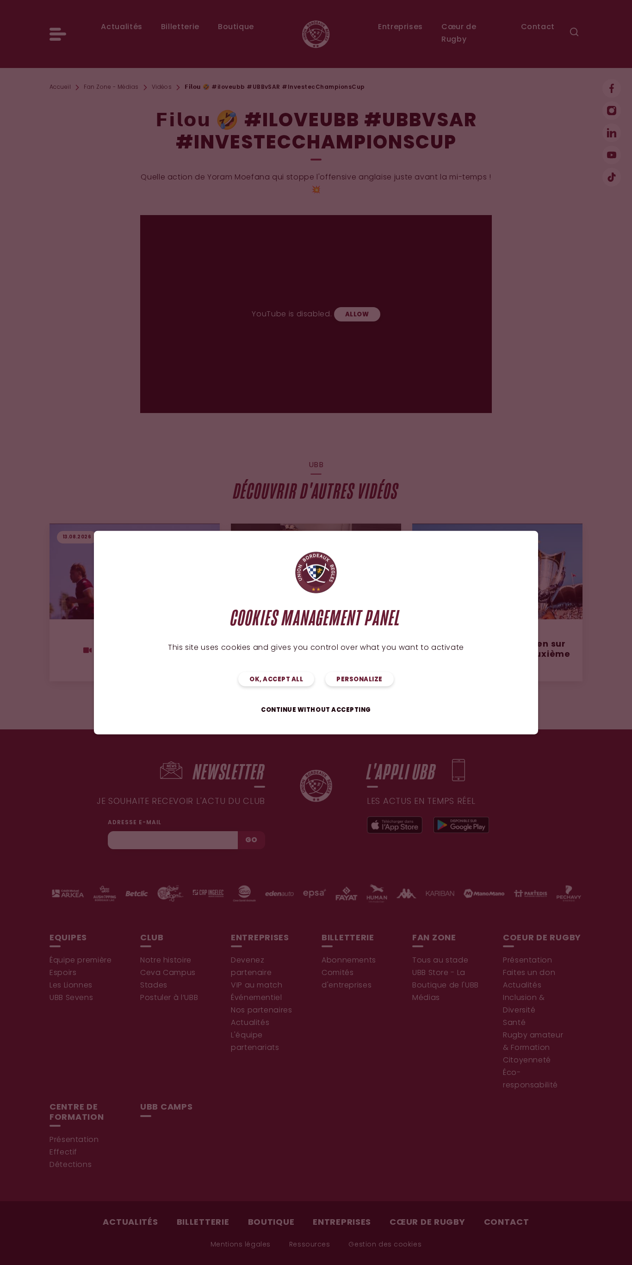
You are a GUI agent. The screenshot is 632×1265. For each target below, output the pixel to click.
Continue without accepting (316, 710)
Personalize (359, 680)
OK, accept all (276, 680)
